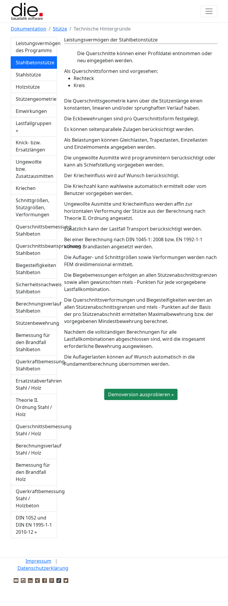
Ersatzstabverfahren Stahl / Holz (36, 384)
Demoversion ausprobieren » (141, 394)
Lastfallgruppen (33, 127)
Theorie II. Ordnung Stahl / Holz (34, 407)
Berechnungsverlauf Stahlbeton (36, 307)
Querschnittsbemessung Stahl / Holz (36, 430)
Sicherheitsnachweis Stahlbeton (36, 288)
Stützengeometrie (36, 99)
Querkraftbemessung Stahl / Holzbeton (36, 498)
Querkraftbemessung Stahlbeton (36, 365)
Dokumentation (28, 28)
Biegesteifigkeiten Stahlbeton (36, 269)
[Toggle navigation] (209, 11)
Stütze (60, 28)
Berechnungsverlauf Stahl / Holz (36, 449)
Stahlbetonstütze (35, 62)
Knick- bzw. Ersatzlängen (30, 146)
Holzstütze (28, 87)
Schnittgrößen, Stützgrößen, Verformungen (32, 207)
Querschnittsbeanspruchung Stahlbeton (36, 249)
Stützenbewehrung (36, 323)
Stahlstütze (28, 74)
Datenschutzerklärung (43, 568)
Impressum (38, 561)
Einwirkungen (31, 111)
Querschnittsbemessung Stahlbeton (36, 230)
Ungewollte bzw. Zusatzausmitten (34, 169)
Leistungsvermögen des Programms (36, 47)
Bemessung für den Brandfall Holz (33, 472)
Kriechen (26, 188)
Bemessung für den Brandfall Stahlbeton (33, 342)
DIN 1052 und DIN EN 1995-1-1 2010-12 (34, 524)
